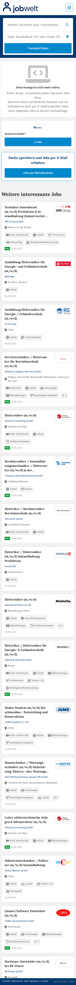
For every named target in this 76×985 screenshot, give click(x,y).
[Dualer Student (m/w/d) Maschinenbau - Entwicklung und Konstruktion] (38, 728)
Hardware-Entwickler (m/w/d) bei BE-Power (27, 964)
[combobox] (34, 24)
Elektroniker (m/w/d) (20, 415)
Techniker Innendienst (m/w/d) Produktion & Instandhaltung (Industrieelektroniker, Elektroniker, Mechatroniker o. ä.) (27, 211)
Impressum (34, 981)
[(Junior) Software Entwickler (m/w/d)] (38, 929)
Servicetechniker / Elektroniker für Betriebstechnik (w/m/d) (26, 361)
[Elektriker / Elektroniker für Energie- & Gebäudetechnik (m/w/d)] (38, 669)
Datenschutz (17, 981)
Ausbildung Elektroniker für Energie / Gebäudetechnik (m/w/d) (25, 314)
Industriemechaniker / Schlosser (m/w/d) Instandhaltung (27, 863)
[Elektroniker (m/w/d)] (38, 431)
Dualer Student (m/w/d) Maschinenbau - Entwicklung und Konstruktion (26, 712)
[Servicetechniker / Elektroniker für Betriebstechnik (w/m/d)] (38, 379)
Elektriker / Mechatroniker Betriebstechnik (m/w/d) (25, 511)
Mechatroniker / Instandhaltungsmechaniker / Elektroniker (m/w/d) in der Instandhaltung (26, 465)
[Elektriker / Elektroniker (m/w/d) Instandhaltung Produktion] (38, 569)
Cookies (44, 981)
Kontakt (6, 981)
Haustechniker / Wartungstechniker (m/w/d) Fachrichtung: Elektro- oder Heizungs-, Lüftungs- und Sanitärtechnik (27, 767)
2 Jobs (38, 142)
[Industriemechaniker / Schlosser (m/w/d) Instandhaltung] (38, 879)
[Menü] (69, 7)
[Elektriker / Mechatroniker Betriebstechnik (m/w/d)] (38, 523)
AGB (26, 981)
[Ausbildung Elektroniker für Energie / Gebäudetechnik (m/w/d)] (38, 326)
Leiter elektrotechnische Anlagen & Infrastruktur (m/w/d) (27, 820)
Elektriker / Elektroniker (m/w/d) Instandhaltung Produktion (23, 556)
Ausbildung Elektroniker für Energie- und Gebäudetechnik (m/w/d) (26, 266)
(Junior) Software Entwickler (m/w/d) (25, 913)
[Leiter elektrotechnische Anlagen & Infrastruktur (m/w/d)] (38, 832)
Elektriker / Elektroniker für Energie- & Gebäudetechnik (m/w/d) (26, 650)
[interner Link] (20, 7)
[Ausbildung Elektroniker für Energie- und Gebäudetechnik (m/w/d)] (38, 279)
